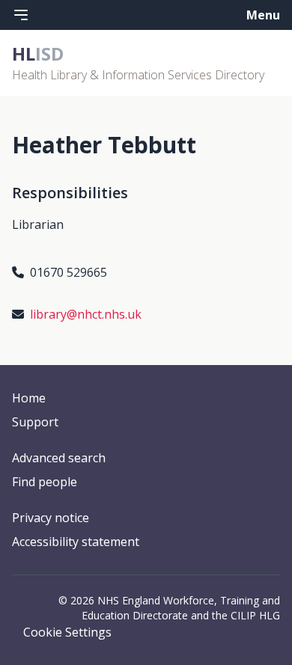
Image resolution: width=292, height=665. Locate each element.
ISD (38, 53)
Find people (44, 482)
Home (29, 398)
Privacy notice (50, 517)
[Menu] (21, 15)
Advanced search (59, 458)
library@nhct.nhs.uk (86, 314)
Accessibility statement (75, 541)
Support (35, 422)
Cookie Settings (67, 632)
